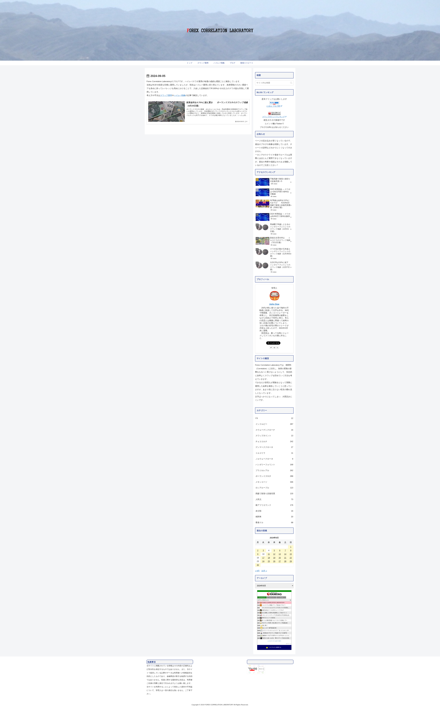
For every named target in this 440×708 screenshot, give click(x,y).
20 (280, 558)
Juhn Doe (274, 304)
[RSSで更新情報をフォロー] (277, 347)
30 (258, 565)
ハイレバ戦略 (180, 95)
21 (285, 558)
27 (280, 561)
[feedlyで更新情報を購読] (274, 347)
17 (263, 558)
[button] (291, 82)
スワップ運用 (166, 95)
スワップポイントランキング (273, 117)
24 (263, 561)
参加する (288, 643)
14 (285, 554)
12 (274, 554)
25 (269, 561)
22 (291, 558)
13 (280, 554)
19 (274, 558)
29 (291, 561)
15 (291, 554)
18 (269, 558)
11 (269, 554)
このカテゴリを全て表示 (274, 641)
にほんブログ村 (273, 106)
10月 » (264, 571)
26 (274, 561)
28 (285, 561)
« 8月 (257, 571)
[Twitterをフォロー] (271, 347)
